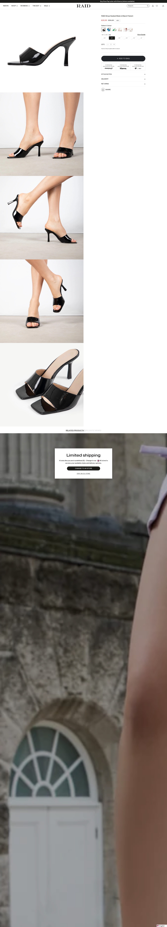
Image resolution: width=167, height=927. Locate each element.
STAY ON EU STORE (83, 473)
